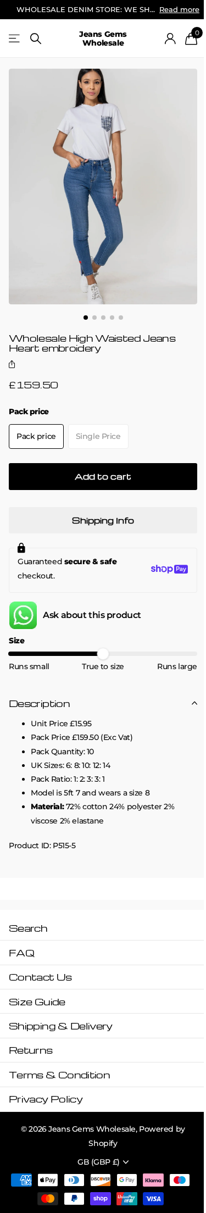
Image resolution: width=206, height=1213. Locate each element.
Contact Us (40, 976)
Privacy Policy (45, 1098)
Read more (179, 9)
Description (39, 703)
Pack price (29, 411)
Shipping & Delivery (61, 1025)
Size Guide (37, 1001)
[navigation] (85, 317)
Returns (31, 1049)
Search (28, 927)
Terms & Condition (59, 1074)
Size (16, 641)
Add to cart (103, 476)
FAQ (21, 952)
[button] (14, 365)
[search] (35, 38)
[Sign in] (170, 38)
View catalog (15, 38)
